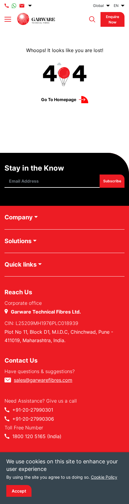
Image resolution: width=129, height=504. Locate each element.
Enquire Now (112, 19)
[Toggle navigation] (7, 19)
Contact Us (21, 360)
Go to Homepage (58, 99)
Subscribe (112, 181)
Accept (19, 490)
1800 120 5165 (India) (37, 436)
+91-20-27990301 (32, 410)
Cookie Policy (104, 477)
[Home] (36, 19)
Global (98, 5)
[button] (90, 19)
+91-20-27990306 (33, 419)
